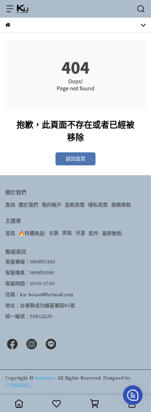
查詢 (10, 205)
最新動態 (112, 233)
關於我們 (28, 205)
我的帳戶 (51, 205)
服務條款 (121, 205)
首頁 (10, 233)
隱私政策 (98, 205)
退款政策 (75, 205)
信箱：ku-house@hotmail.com (39, 295)
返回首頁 (75, 159)
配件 (94, 233)
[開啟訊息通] (133, 395)
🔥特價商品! (32, 233)
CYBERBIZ (17, 385)
